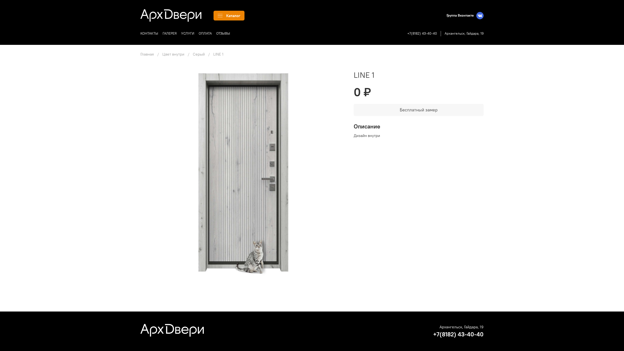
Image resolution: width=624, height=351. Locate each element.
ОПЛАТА (205, 33)
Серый (199, 54)
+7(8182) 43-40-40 (422, 33)
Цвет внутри (173, 54)
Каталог (233, 15)
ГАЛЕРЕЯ (170, 33)
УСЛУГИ (187, 33)
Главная (147, 54)
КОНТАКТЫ (149, 33)
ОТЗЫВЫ (223, 33)
